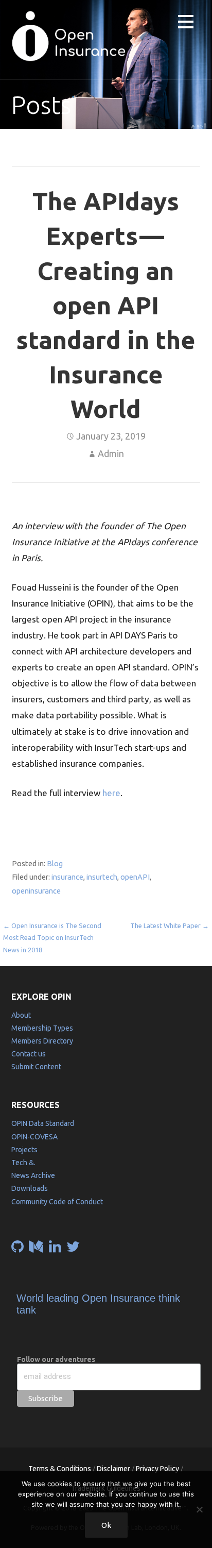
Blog (55, 863)
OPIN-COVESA (34, 1137)
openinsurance (36, 890)
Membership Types (42, 1028)
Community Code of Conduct (57, 1202)
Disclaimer (113, 1469)
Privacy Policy (157, 1469)
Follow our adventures (56, 1359)
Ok (106, 1525)
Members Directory (42, 1041)
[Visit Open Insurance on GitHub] (17, 1249)
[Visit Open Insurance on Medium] (36, 1249)
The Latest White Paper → (169, 925)
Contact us (28, 1054)
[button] (186, 23)
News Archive (33, 1175)
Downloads (29, 1188)
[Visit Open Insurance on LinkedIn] (55, 1249)
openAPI (135, 876)
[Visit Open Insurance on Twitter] (73, 1249)
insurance (67, 876)
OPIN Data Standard (42, 1123)
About (21, 1015)
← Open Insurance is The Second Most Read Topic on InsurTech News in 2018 (52, 937)
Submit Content (36, 1067)
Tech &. (23, 1162)
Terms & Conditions (59, 1469)
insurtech (101, 876)
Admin (111, 453)
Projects (24, 1150)
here (111, 793)
